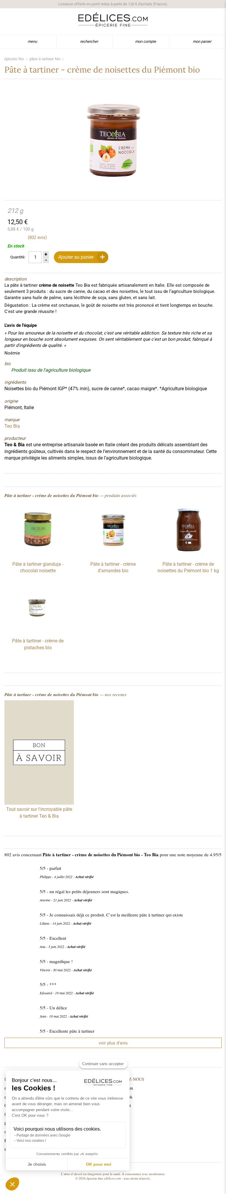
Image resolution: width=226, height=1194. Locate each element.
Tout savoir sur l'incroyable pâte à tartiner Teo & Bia (39, 812)
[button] (12, 1184)
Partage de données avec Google (43, 1135)
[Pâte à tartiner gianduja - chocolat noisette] (38, 553)
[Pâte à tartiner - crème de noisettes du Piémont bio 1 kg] (188, 553)
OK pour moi (98, 1164)
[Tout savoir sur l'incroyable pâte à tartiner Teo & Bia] (39, 753)
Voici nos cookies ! (31, 1141)
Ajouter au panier (76, 257)
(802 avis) (37, 237)
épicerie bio (14, 58)
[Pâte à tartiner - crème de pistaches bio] (38, 630)
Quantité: (17, 257)
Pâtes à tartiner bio (44, 58)
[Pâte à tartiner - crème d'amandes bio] (113, 553)
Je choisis (37, 1164)
